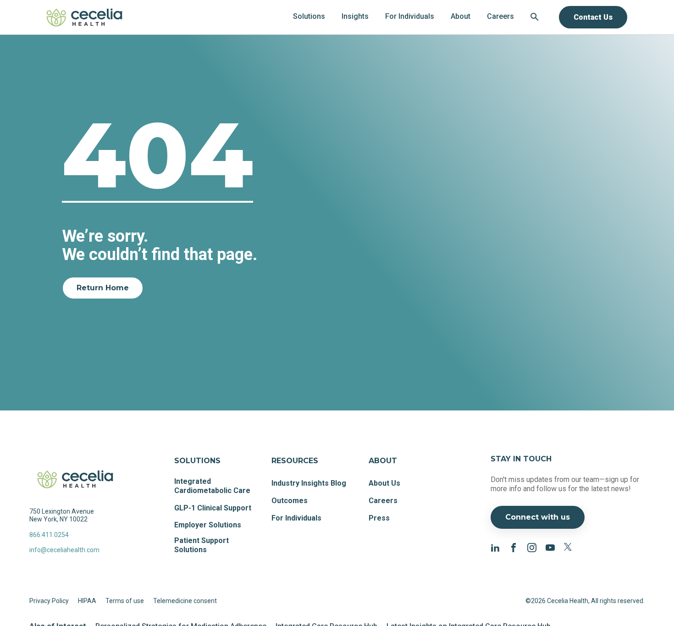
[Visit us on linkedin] (495, 547)
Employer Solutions (207, 525)
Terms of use (124, 600)
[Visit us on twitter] (568, 547)
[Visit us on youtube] (550, 547)
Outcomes (289, 500)
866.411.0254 (49, 534)
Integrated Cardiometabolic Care (212, 486)
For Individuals (296, 518)
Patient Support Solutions (201, 545)
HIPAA (87, 600)
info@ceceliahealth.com (64, 550)
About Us (384, 483)
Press (379, 518)
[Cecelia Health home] (84, 17)
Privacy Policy (49, 600)
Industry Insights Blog (308, 483)
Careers (383, 500)
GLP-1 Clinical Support (212, 508)
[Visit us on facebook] (513, 547)
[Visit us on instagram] (531, 547)
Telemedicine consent (185, 600)
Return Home (103, 287)
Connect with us (537, 517)
